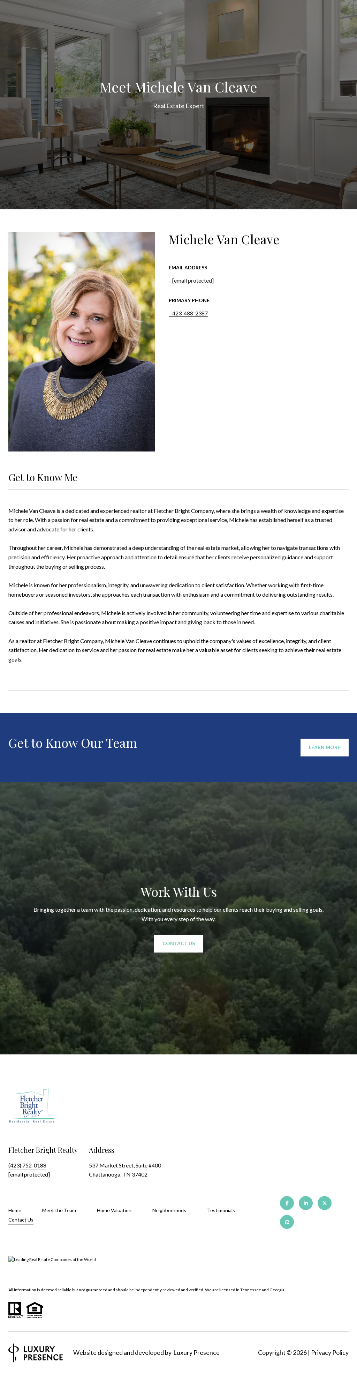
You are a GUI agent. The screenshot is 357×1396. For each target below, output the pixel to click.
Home (14, 1210)
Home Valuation (114, 1210)
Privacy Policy (330, 1352)
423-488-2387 (190, 313)
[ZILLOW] (287, 1222)
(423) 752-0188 (27, 1165)
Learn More (324, 747)
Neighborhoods (169, 1210)
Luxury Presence (196, 1352)
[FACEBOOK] (287, 1203)
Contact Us (20, 1220)
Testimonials (221, 1210)
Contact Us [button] (178, 943)
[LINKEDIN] (306, 1203)
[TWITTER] (325, 1203)
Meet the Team (59, 1210)
